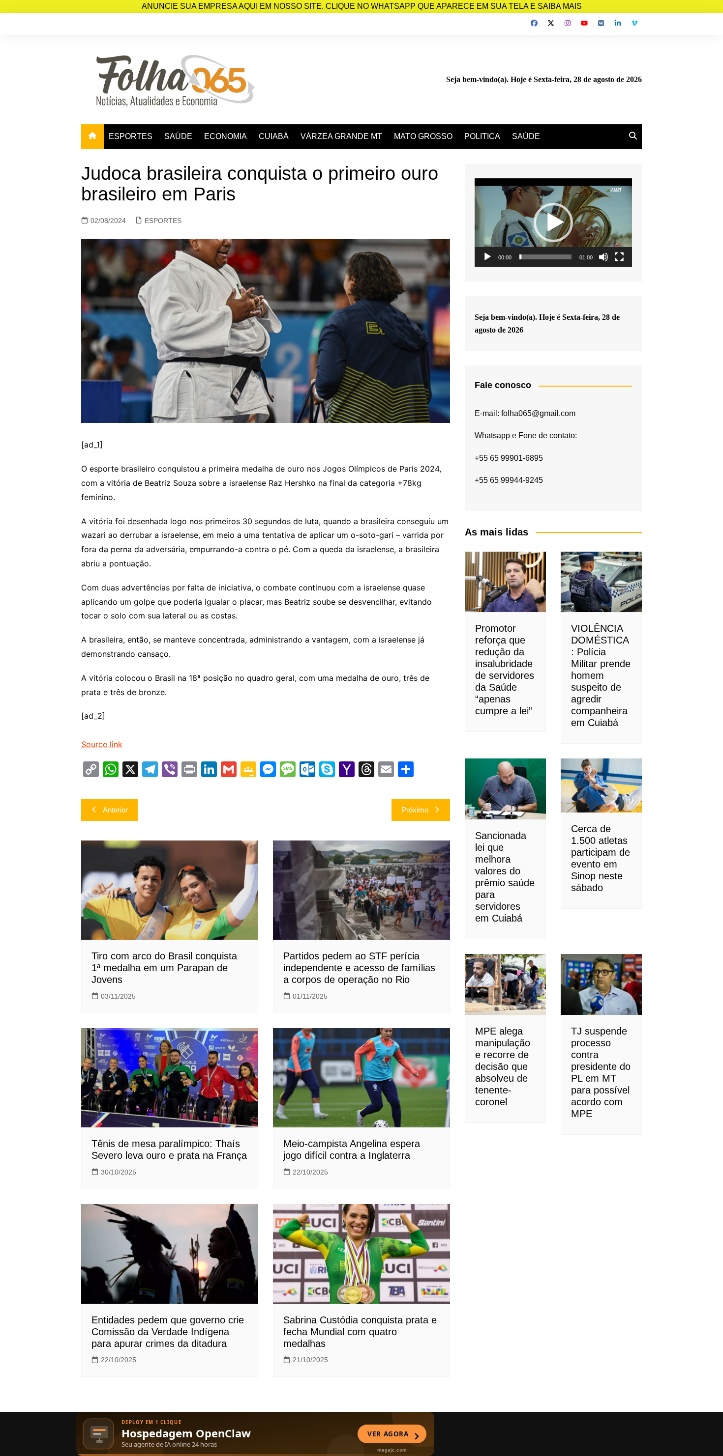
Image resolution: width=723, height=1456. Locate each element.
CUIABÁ (274, 136)
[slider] (545, 256)
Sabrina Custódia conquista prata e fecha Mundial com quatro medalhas (360, 1332)
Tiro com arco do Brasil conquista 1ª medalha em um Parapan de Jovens (164, 968)
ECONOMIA (225, 136)
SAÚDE (178, 136)
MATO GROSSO (423, 136)
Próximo (414, 810)
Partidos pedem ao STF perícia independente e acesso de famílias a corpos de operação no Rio (359, 968)
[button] (553, 222)
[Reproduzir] (487, 257)
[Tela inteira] (619, 257)
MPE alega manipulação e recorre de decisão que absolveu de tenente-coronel (502, 1066)
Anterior (115, 810)
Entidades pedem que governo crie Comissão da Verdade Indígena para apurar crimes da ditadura (167, 1332)
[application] (553, 222)
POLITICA (482, 136)
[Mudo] (603, 257)
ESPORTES (130, 136)
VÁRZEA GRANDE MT (341, 136)
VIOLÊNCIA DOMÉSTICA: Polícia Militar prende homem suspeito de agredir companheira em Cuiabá (601, 675)
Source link (101, 744)
